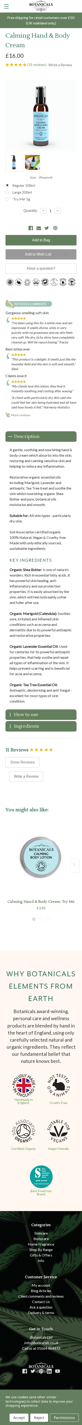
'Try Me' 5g (21, 199)
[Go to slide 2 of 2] (7, 865)
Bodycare (41, 1238)
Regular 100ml (23, 185)
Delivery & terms (41, 1312)
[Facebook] (30, 228)
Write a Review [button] (60, 65)
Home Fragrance (41, 1244)
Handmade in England (23, 1101)
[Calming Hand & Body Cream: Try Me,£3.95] (41, 859)
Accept (19, 1417)
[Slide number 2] (41, 919)
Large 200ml (22, 192)
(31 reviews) (37, 64)
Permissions (64, 1417)
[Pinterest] (55, 228)
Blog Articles (41, 1290)
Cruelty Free (58, 1103)
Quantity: (30, 211)
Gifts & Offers (41, 1255)
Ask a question (41, 1307)
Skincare (41, 1233)
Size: (41, 177)
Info (41, 1260)
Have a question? (41, 268)
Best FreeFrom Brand (41, 1192)
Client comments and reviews (41, 1296)
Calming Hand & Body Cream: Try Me (41, 901)
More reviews (21, 415)
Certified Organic (23, 1149)
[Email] (38, 228)
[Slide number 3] (48, 919)
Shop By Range (41, 1249)
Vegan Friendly (58, 1149)
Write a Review (26, 776)
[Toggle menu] (6, 6)
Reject (39, 1417)
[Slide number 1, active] (34, 919)
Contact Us (41, 1301)
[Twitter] (46, 228)
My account (41, 1285)
